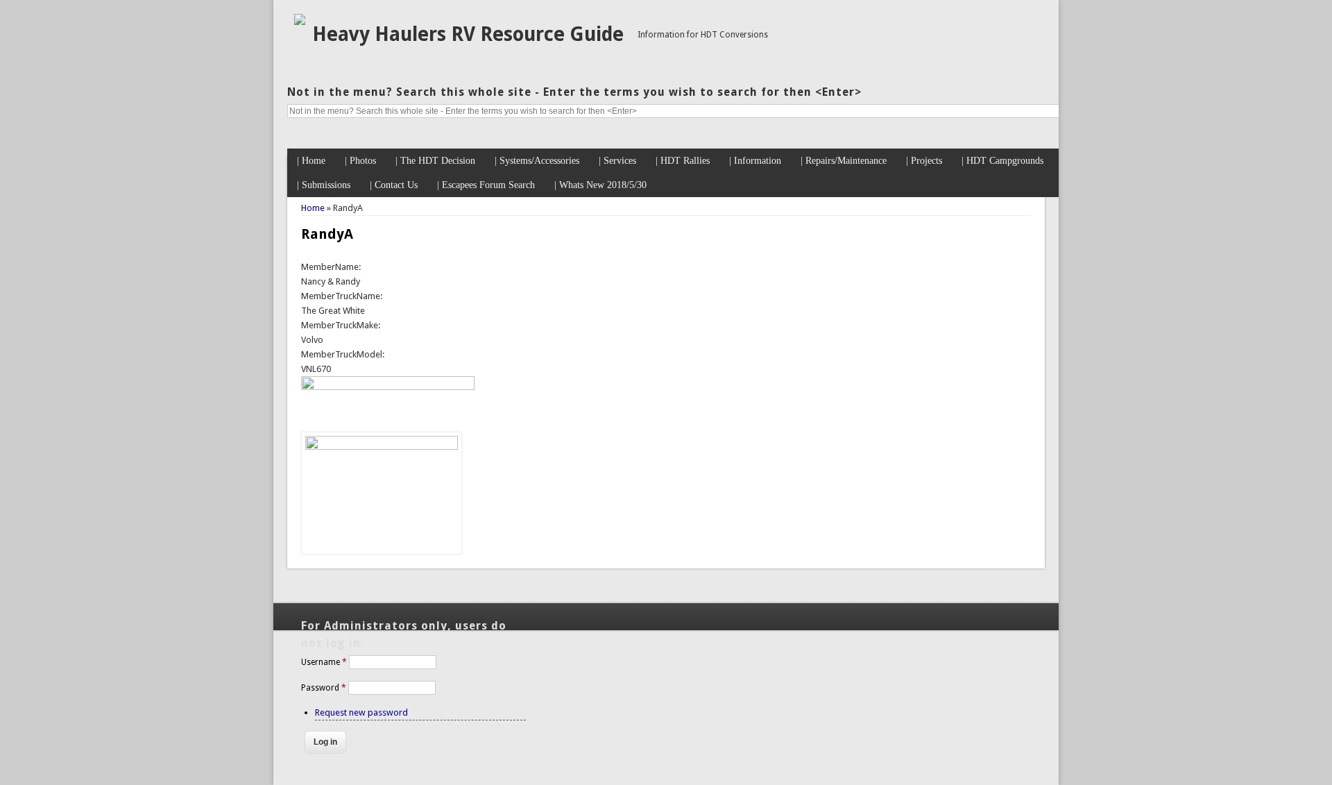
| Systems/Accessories (537, 160)
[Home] (299, 22)
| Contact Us (394, 185)
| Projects (924, 160)
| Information (755, 160)
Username (324, 662)
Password (323, 688)
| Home (311, 160)
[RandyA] (381, 446)
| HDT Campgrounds (1002, 160)
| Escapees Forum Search (486, 185)
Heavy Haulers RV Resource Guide (468, 34)
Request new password (361, 712)
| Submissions (323, 185)
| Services (617, 160)
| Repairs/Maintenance (844, 160)
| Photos (360, 160)
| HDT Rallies (683, 160)
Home (313, 208)
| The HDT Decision (435, 160)
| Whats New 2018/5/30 (600, 185)
